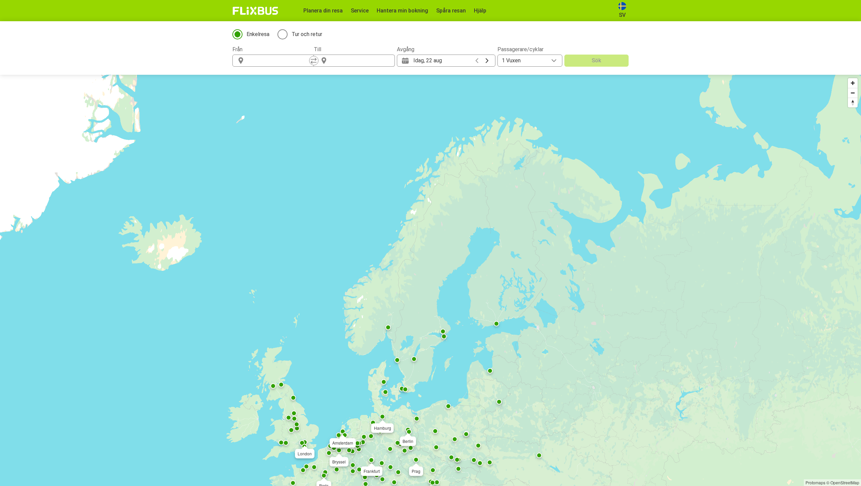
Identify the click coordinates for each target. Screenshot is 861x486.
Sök (596, 60)
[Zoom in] (853, 83)
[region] (430, 280)
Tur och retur (307, 34)
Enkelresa (258, 34)
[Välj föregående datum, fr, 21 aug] (477, 61)
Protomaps (815, 482)
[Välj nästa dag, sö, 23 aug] (487, 61)
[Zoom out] (853, 93)
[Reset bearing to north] (853, 102)
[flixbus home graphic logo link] (255, 11)
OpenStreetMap (844, 482)
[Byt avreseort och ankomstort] (314, 60)
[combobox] (279, 61)
